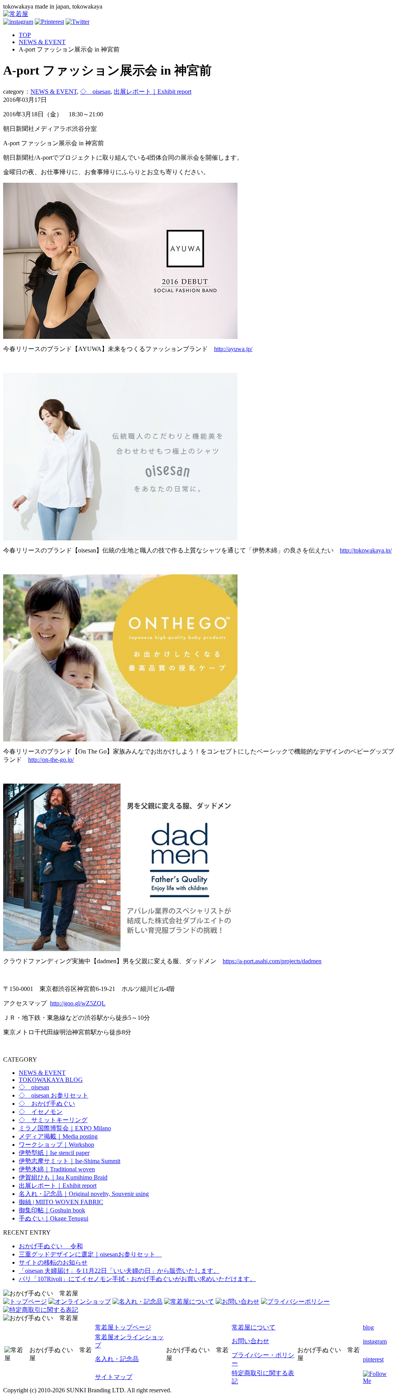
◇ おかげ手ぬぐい (47, 1103)
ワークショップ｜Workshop (56, 1144)
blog (368, 1327)
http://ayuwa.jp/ (233, 349)
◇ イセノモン (40, 1111)
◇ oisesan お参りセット (53, 1095)
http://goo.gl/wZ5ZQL (77, 1003)
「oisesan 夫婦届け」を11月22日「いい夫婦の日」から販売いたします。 (119, 1270)
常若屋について (253, 1327)
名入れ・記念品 (117, 1359)
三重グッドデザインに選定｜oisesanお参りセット (90, 1254)
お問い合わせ (250, 1341)
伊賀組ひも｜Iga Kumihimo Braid (63, 1177)
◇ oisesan (95, 91)
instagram (375, 1341)
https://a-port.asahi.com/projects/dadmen (272, 961)
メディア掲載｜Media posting (58, 1136)
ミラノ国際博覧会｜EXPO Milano (65, 1128)
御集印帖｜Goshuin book (52, 1210)
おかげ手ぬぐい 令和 (51, 1246)
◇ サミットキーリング (53, 1120)
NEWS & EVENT (42, 42)
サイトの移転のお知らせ (53, 1262)
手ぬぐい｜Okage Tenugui (53, 1218)
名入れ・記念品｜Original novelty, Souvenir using (84, 1193)
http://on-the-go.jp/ (51, 759)
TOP (25, 35)
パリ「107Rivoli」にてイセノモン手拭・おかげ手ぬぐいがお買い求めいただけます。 (137, 1279)
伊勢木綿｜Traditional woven (57, 1169)
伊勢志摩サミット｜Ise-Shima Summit (69, 1161)
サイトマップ (113, 1377)
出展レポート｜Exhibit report (152, 91)
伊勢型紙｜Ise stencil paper (54, 1152)
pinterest (373, 1359)
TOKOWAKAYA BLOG (51, 1079)
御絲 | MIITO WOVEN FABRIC (61, 1202)
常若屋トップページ (123, 1327)
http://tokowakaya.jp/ (366, 550)
